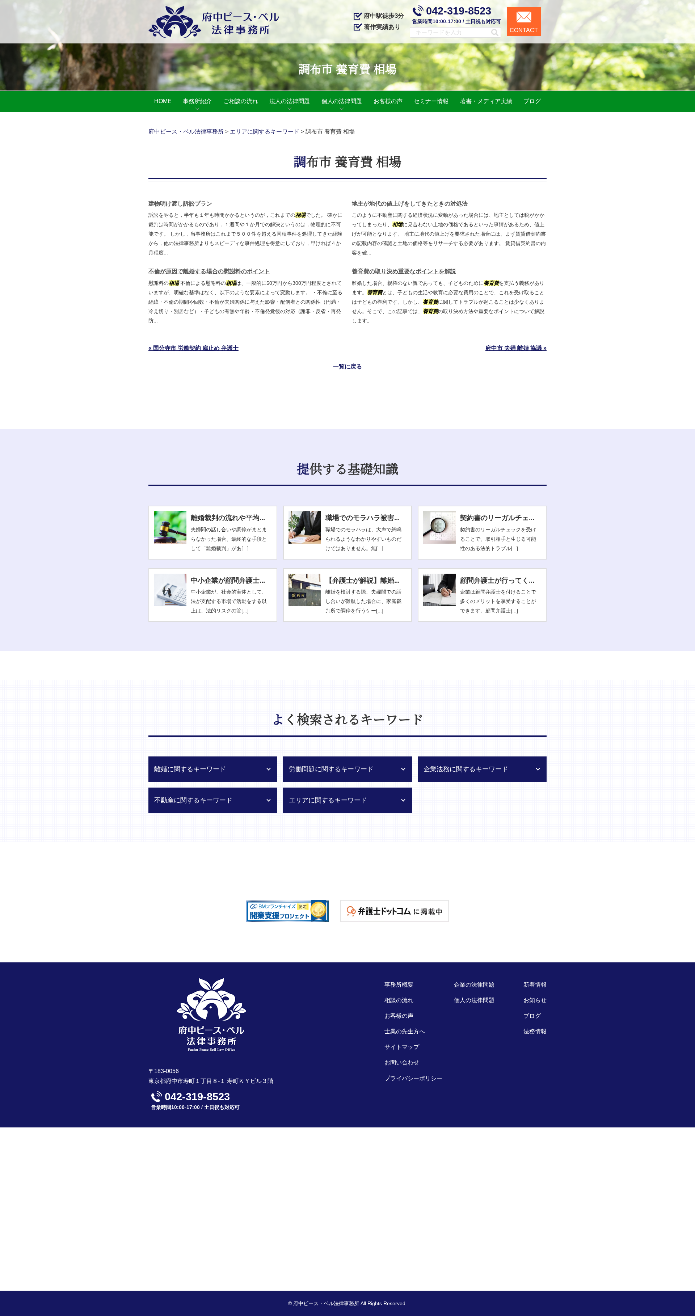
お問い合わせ (401, 1062)
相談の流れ (398, 1000)
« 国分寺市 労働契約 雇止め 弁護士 (193, 348)
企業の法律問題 (474, 985)
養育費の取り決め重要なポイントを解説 (404, 271)
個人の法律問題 (474, 1000)
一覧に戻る (347, 366)
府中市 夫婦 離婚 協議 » (516, 348)
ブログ (532, 1016)
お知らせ (535, 1000)
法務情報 (535, 1031)
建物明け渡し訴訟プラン (180, 204)
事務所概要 (398, 985)
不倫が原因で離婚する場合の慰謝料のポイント (209, 271)
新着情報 (535, 985)
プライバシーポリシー (413, 1078)
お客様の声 (398, 1016)
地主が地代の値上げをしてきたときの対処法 (410, 204)
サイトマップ (401, 1047)
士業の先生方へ (404, 1031)
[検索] (492, 32)
